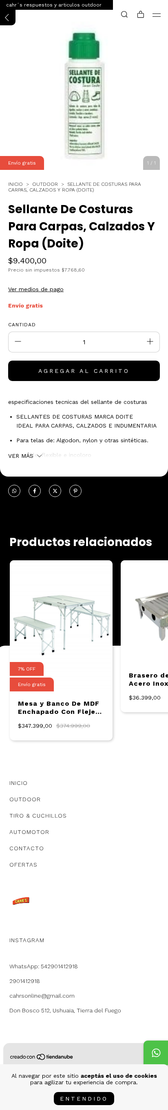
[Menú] (157, 15)
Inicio (15, 184)
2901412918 (24, 981)
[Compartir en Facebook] (35, 491)
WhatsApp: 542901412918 (43, 966)
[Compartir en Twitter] (55, 491)
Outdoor (45, 184)
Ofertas (23, 864)
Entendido (84, 1098)
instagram (26, 940)
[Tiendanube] (42, 1058)
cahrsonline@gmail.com (42, 995)
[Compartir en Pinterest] (75, 491)
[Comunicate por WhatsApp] (156, 1053)
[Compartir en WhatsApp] (14, 491)
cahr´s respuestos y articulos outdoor (54, 5)
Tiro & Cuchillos (38, 815)
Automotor (29, 832)
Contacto (26, 848)
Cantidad (22, 325)
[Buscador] (124, 14)
